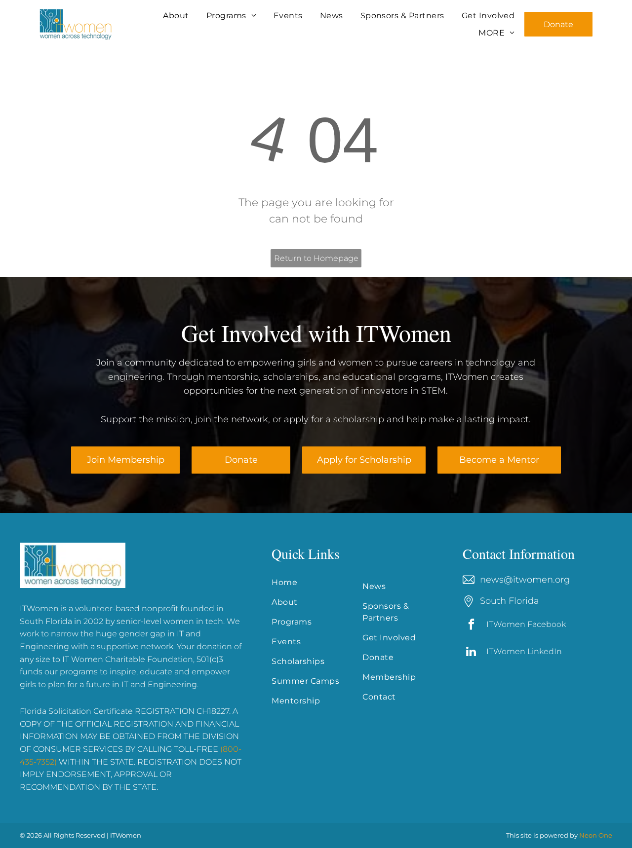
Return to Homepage (316, 258)
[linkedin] (471, 653)
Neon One (595, 835)
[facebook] (471, 625)
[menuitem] (177, 15)
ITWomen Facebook (526, 624)
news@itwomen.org (525, 579)
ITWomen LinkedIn (524, 651)
